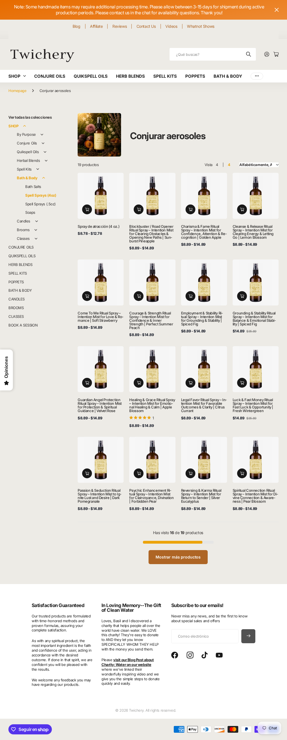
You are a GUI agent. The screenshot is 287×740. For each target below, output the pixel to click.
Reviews (119, 26)
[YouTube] (219, 655)
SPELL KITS (165, 76)
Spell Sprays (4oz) (40, 195)
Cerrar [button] (277, 10)
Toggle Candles (36, 221)
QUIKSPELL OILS (91, 76)
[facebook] (174, 655)
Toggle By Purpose (42, 135)
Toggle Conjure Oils (43, 143)
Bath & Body (27, 178)
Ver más (257, 76)
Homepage (17, 90)
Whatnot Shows (200, 26)
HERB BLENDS (130, 76)
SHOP (14, 76)
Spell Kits (24, 169)
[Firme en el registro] (266, 54)
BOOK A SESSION (23, 325)
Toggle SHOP (24, 126)
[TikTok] (204, 655)
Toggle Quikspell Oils (45, 152)
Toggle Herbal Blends (46, 161)
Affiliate (96, 26)
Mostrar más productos (178, 557)
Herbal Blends (28, 160)
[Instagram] (190, 655)
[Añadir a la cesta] (87, 209)
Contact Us (146, 26)
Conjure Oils (27, 143)
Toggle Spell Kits (38, 169)
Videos (171, 26)
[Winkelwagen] (276, 54)
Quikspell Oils (28, 152)
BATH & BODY (228, 76)
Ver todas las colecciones (30, 117)
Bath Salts (33, 186)
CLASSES (16, 316)
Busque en (249, 54)
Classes (23, 238)
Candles (23, 221)
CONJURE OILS (49, 76)
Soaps (30, 212)
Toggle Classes (36, 239)
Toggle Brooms (35, 230)
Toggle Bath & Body (43, 178)
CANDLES (16, 299)
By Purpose (26, 134)
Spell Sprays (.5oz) (40, 204)
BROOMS (16, 307)
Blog (76, 26)
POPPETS (195, 76)
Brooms (23, 229)
